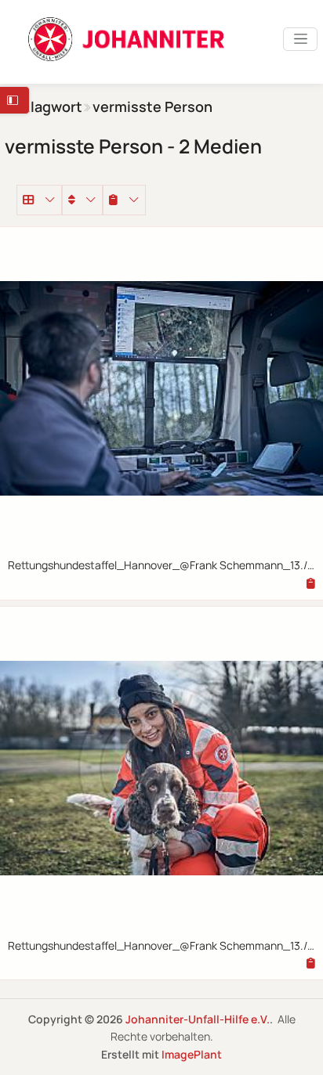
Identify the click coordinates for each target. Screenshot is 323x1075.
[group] (124, 199)
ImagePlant (192, 1054)
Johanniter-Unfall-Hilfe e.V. (197, 1019)
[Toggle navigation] (300, 39)
